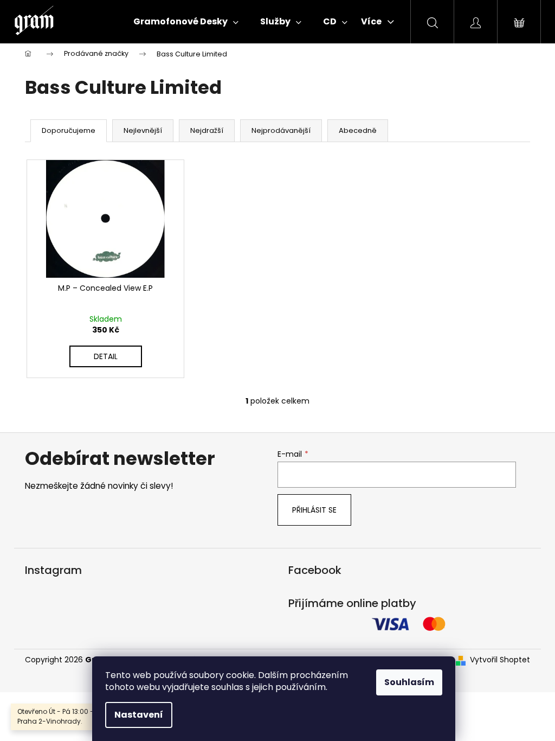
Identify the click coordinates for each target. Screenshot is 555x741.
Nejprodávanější (281, 130)
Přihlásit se (314, 509)
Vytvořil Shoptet (500, 660)
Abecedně (358, 130)
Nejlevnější (143, 130)
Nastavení (138, 714)
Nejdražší (206, 130)
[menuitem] (185, 21)
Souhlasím (409, 682)
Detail (106, 356)
